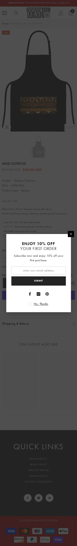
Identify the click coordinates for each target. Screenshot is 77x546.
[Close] (71, 234)
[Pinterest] (47, 294)
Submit (38, 280)
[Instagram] (38, 294)
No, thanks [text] (41, 304)
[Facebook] (30, 294)
